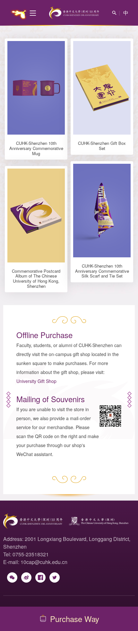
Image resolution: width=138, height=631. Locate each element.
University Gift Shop (36, 381)
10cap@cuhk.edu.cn (44, 562)
